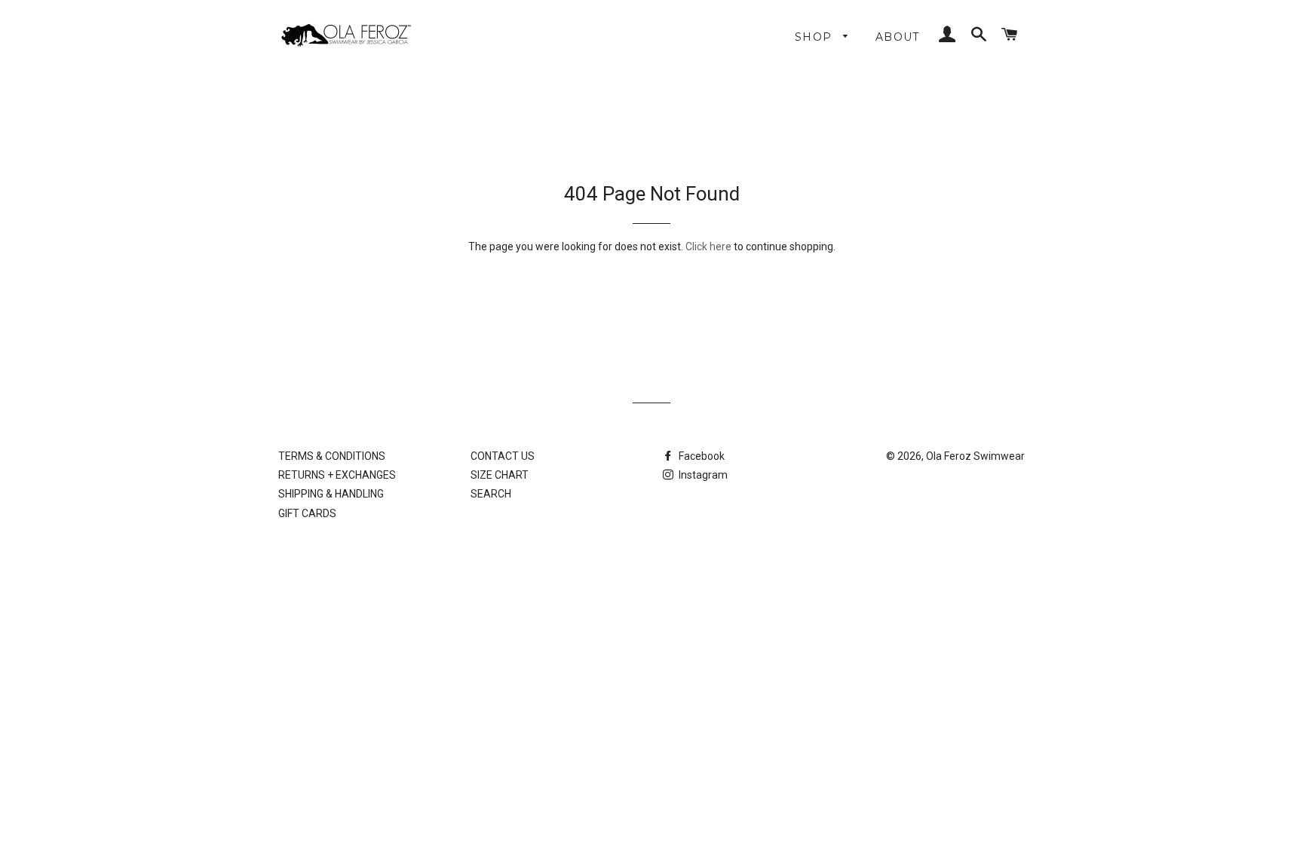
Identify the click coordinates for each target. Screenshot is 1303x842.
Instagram (702, 475)
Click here (708, 246)
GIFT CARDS (307, 513)
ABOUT (897, 37)
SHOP (815, 37)
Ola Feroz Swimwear (975, 456)
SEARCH (491, 494)
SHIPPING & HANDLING (331, 494)
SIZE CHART (500, 475)
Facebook (700, 456)
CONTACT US (503, 456)
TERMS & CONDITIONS (331, 456)
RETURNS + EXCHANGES (337, 475)
